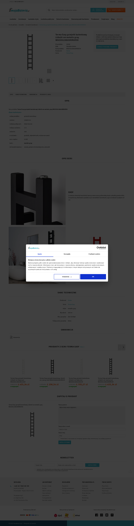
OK (93, 276)
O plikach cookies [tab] (94, 254)
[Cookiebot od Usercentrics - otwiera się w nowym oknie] (98, 248)
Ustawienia (65, 276)
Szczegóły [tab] (67, 254)
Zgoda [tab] (40, 254)
